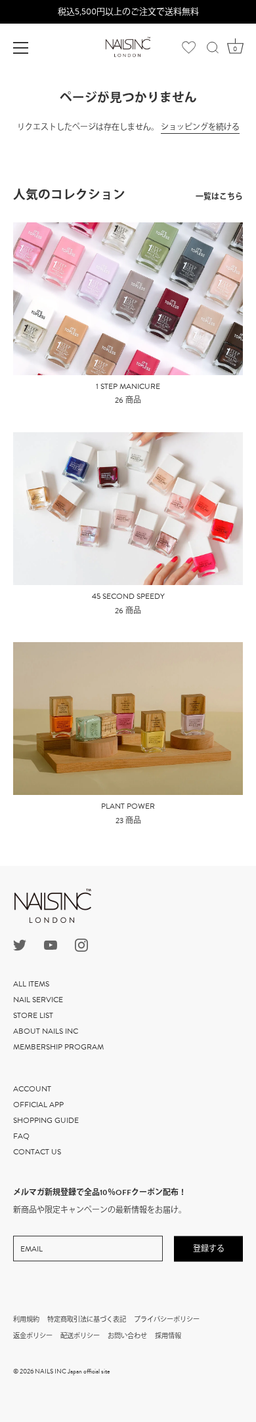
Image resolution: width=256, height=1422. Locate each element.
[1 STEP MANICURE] (128, 298)
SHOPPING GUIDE (46, 1120)
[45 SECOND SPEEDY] (128, 508)
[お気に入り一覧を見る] (177, 47)
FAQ (21, 1136)
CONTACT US (37, 1152)
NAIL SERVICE (38, 1000)
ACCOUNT (32, 1089)
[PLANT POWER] (128, 718)
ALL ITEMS (31, 984)
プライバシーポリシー (167, 1319)
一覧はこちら (219, 197)
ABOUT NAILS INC (45, 1031)
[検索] (212, 49)
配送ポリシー (80, 1336)
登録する (208, 1248)
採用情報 (168, 1336)
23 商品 (128, 821)
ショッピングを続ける (200, 127)
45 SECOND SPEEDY (128, 597)
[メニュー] (21, 47)
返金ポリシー (33, 1336)
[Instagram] (81, 944)
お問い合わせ (127, 1336)
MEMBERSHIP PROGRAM (58, 1047)
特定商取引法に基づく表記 (86, 1319)
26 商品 (128, 401)
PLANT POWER (128, 807)
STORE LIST (33, 1015)
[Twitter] (19, 944)
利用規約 (26, 1319)
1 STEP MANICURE (128, 387)
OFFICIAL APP (38, 1104)
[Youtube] (50, 944)
